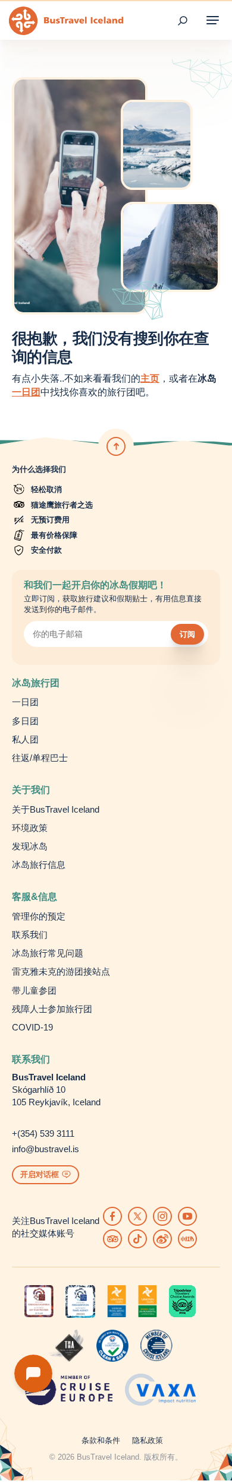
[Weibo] (162, 1238)
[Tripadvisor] (112, 1238)
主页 (149, 378)
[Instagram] (162, 1216)
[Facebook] (112, 1216)
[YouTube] (187, 1216)
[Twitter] (137, 1216)
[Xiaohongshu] (187, 1238)
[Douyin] (137, 1238)
